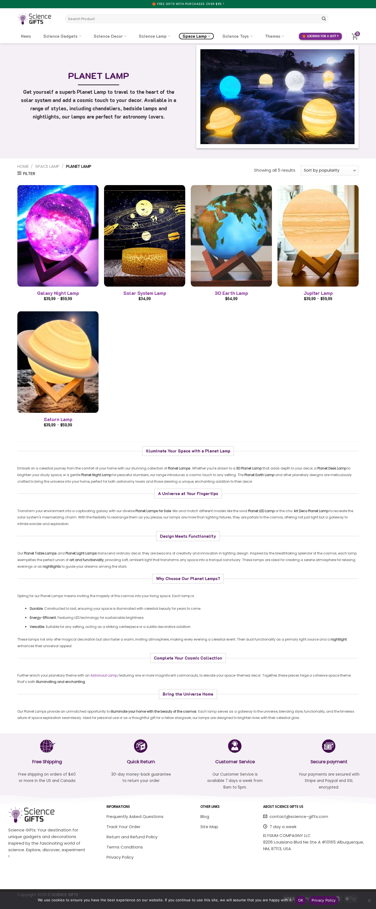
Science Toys (235, 36)
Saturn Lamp (58, 419)
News (26, 36)
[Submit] (323, 19)
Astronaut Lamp (104, 675)
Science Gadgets (60, 36)
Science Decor (108, 36)
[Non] (369, 902)
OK (300, 900)
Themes (272, 36)
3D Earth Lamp (231, 293)
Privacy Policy (324, 900)
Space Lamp (194, 36)
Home (23, 166)
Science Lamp (153, 36)
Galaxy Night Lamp (58, 293)
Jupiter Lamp (318, 293)
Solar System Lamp (144, 293)
